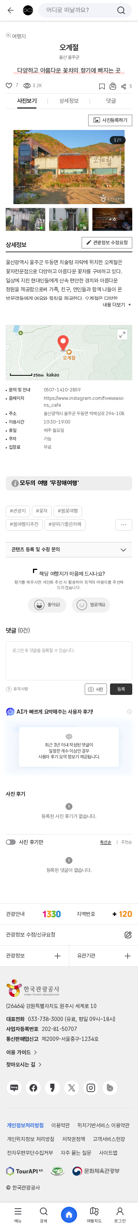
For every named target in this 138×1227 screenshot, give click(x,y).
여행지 (19, 36)
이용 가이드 (18, 1052)
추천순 (126, 842)
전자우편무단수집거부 (30, 1153)
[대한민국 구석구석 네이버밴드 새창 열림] (110, 1088)
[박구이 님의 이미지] (69, 219)
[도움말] (9, 689)
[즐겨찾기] (99, 86)
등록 (121, 689)
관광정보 (15, 956)
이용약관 (60, 1125)
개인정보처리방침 (25, 1125)
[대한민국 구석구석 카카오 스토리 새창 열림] (52, 1088)
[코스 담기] (110, 86)
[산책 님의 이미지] (25, 219)
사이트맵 (108, 1153)
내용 (114, 305)
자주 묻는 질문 (76, 1153)
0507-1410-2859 (62, 390)
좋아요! (54, 604)
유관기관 (86, 956)
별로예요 (97, 604)
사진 (99, 689)
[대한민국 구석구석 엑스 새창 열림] (72, 1088)
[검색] (121, 10)
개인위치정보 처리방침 (30, 1139)
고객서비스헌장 (109, 1139)
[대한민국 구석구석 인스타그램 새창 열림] (91, 1088)
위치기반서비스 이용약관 (103, 1125)
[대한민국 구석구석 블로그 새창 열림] (14, 1088)
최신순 (105, 842)
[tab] (18, 1215)
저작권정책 (73, 1139)
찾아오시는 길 (20, 1064)
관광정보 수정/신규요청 (30, 935)
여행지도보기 (122, 334)
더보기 (123, 525)
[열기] (123, 550)
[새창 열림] (24, 1171)
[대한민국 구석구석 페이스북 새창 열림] (33, 1088)
